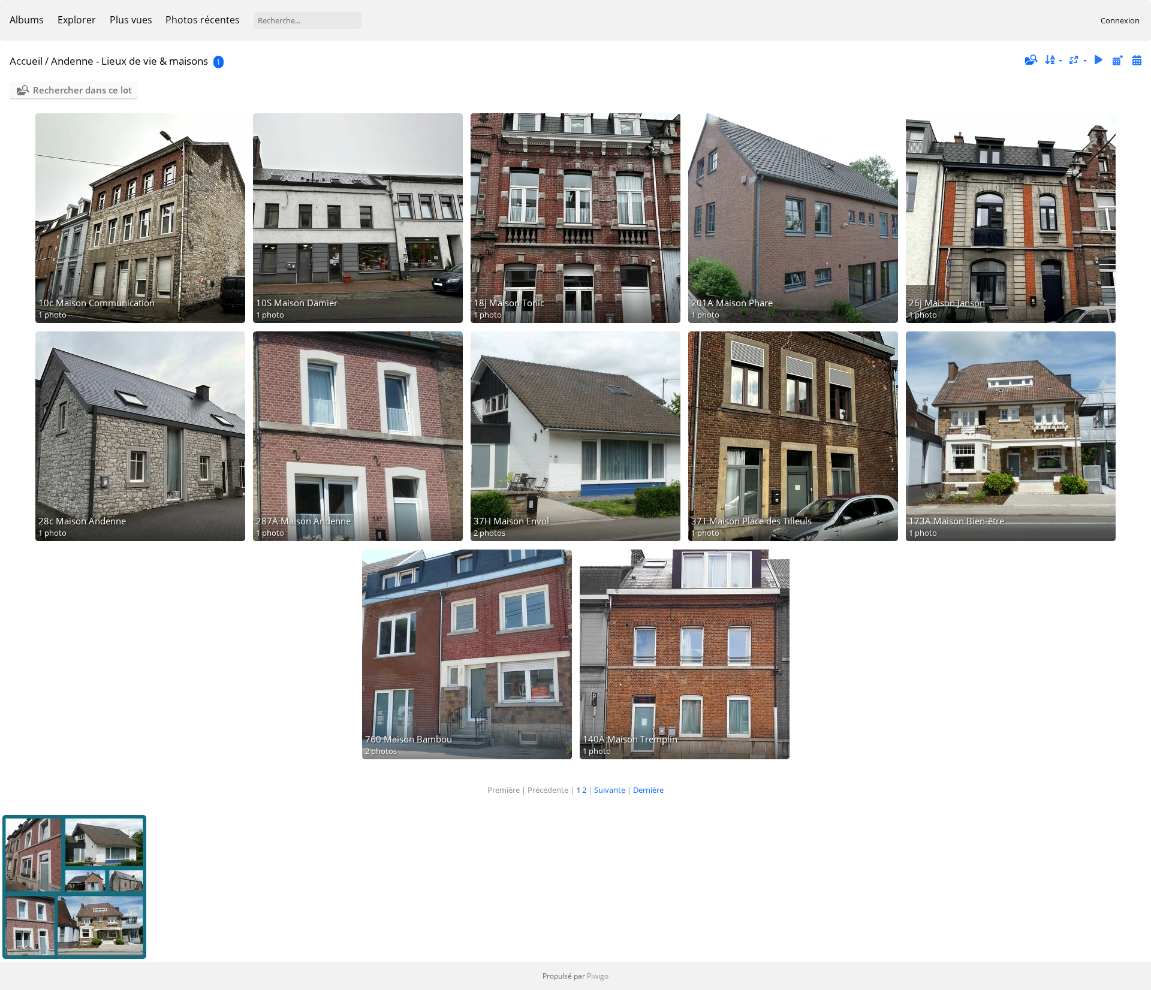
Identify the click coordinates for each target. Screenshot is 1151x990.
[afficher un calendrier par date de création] (1136, 60)
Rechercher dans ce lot (82, 90)
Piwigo (597, 976)
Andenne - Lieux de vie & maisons (129, 61)
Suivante (609, 789)
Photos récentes (202, 19)
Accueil (26, 61)
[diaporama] (1099, 60)
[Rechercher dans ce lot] (1030, 60)
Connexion (1120, 20)
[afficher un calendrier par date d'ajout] (1117, 60)
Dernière (648, 789)
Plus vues (131, 19)
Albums (27, 19)
